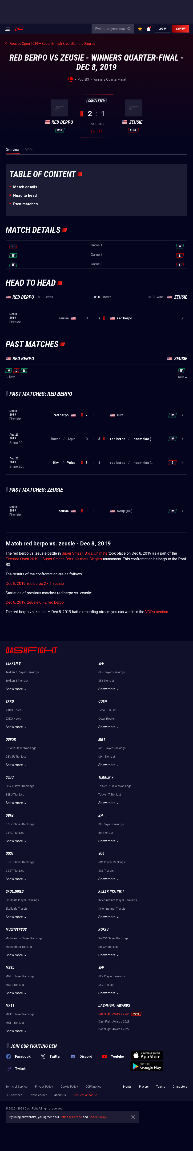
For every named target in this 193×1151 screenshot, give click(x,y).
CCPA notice (93, 1086)
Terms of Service (17, 1086)
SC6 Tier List (106, 870)
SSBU (10, 777)
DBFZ (9, 815)
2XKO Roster (14, 710)
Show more (14, 689)
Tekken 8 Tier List (17, 680)
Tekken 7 (105, 777)
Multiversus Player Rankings (24, 938)
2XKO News (13, 718)
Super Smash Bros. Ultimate (85, 553)
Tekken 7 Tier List (109, 794)
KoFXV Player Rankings (113, 938)
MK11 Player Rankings (20, 1014)
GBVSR (11, 739)
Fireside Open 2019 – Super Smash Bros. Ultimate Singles (54, 559)
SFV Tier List (106, 984)
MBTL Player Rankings (20, 976)
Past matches (25, 204)
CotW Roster (106, 718)
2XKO (10, 701)
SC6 (101, 853)
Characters (180, 1086)
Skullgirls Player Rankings (22, 900)
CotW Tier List (107, 710)
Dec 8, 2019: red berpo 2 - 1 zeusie (35, 583)
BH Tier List (105, 832)
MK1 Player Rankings (112, 748)
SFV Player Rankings (111, 976)
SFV (101, 967)
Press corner (38, 1095)
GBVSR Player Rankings (21, 748)
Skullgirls (15, 891)
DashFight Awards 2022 (113, 1029)
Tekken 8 (13, 663)
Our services (14, 1095)
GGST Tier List (15, 870)
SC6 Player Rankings (111, 862)
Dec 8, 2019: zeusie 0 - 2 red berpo (35, 602)
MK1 (101, 739)
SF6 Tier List (106, 680)
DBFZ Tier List (15, 832)
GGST (10, 853)
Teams (160, 1086)
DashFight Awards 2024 (113, 1013)
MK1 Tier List (106, 756)
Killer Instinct (111, 891)
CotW (102, 701)
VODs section (156, 612)
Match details (25, 187)
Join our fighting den (33, 1046)
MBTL (10, 967)
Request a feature (85, 1095)
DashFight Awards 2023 (113, 1021)
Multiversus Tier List (19, 947)
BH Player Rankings (111, 824)
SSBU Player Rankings (20, 786)
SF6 (101, 663)
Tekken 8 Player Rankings (22, 672)
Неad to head (25, 195)
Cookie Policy (69, 1086)
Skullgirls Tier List (17, 908)
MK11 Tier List (15, 1022)
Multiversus (16, 929)
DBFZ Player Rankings (20, 824)
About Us (60, 1095)
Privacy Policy (44, 1086)
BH (100, 815)
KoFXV (103, 929)
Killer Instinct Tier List (112, 908)
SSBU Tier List (15, 794)
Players (144, 1086)
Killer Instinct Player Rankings (117, 900)
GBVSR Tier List (16, 756)
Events (127, 1086)
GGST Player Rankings (20, 862)
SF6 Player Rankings (111, 672)
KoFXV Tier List (108, 947)
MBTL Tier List (15, 984)
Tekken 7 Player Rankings (115, 786)
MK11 (10, 1005)
